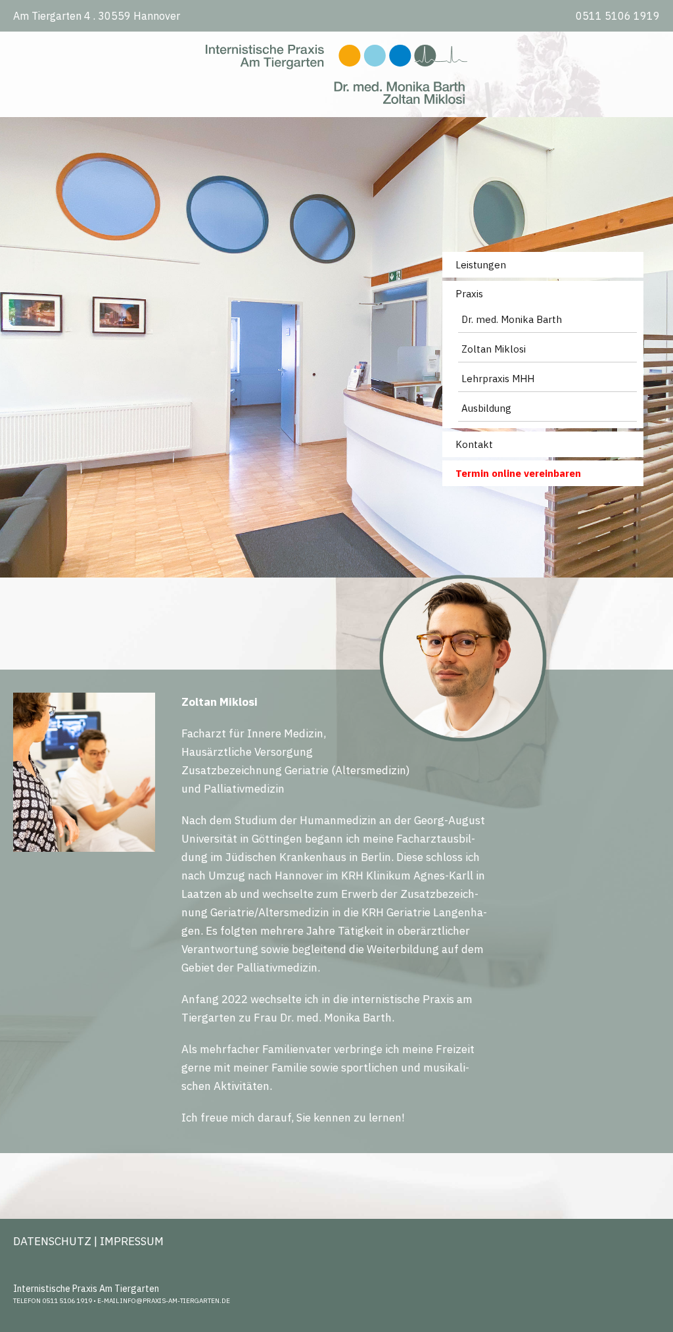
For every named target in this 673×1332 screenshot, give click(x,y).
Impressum (132, 1241)
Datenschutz (52, 1241)
